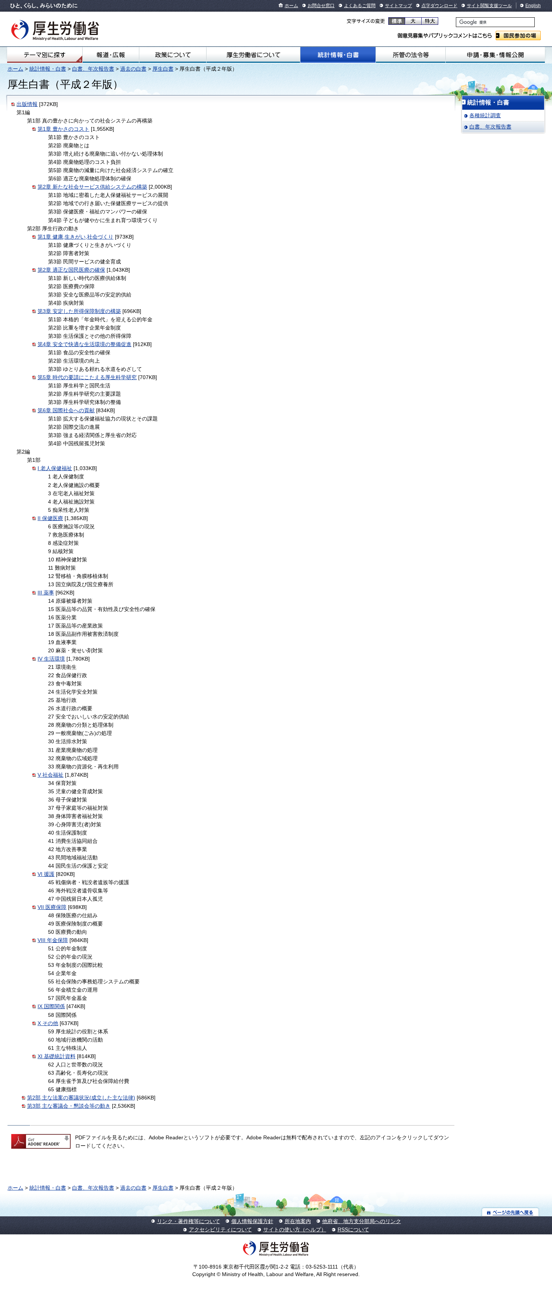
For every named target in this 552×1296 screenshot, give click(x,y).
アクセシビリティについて (220, 1229)
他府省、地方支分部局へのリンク (361, 1221)
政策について (172, 55)
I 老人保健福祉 (55, 468)
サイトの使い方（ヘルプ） (294, 1229)
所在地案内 (298, 1221)
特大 (430, 21)
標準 (397, 21)
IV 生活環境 (51, 659)
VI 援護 (46, 874)
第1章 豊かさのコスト (63, 129)
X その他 (48, 1023)
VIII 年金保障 (53, 940)
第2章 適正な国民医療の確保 (71, 270)
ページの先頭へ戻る (510, 1212)
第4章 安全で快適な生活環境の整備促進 (84, 344)
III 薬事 (46, 593)
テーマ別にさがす (44, 54)
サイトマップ (398, 5)
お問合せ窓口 (321, 5)
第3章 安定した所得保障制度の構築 (79, 311)
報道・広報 (111, 55)
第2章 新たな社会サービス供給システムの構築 (92, 187)
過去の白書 (133, 69)
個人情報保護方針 (252, 1221)
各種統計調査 (485, 115)
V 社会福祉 (50, 775)
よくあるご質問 (360, 5)
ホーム (291, 5)
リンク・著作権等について (188, 1221)
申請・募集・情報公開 (495, 55)
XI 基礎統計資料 (56, 1056)
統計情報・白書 (337, 55)
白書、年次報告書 (93, 69)
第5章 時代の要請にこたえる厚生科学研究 (87, 377)
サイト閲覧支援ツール (489, 5)
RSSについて (353, 1229)
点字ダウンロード (439, 5)
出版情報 (27, 104)
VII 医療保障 (52, 907)
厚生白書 (162, 69)
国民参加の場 (518, 35)
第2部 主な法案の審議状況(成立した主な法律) (81, 1098)
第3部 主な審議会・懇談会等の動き (68, 1106)
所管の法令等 (410, 55)
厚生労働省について (253, 55)
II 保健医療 (50, 518)
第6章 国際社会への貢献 (66, 410)
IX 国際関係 (51, 1006)
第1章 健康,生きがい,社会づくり (75, 237)
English (533, 5)
